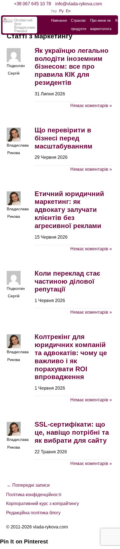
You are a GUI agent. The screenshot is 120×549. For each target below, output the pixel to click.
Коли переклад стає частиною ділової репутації (67, 281)
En (68, 11)
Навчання (59, 20)
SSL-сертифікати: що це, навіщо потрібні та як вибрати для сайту (72, 432)
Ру (61, 11)
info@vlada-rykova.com (78, 3)
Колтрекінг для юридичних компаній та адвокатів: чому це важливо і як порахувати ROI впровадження (71, 356)
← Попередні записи (28, 485)
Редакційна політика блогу (33, 512)
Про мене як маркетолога (100, 24)
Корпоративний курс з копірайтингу (42, 503)
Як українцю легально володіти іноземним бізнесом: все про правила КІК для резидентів (72, 66)
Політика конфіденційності (33, 494)
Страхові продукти (78, 24)
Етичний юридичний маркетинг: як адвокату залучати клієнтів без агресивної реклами (69, 209)
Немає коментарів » (91, 105)
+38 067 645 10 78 (32, 3)
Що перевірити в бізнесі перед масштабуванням (63, 138)
